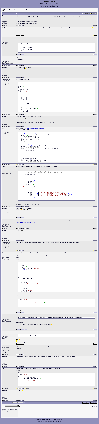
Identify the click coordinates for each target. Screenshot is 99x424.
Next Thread (94, 406)
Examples (54, 419)
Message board (59, 419)
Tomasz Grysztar (49, 421)
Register (52, 5)
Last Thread (89, 406)
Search (49, 5)
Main (9, 9)
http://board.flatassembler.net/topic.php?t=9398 (34, 128)
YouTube (59, 421)
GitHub (56, 421)
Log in (57, 6)
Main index (39, 419)
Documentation (48, 419)
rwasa (53, 422)
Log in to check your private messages (48, 6)
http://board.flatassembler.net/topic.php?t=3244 (26, 222)
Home (46, 5)
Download (43, 419)
